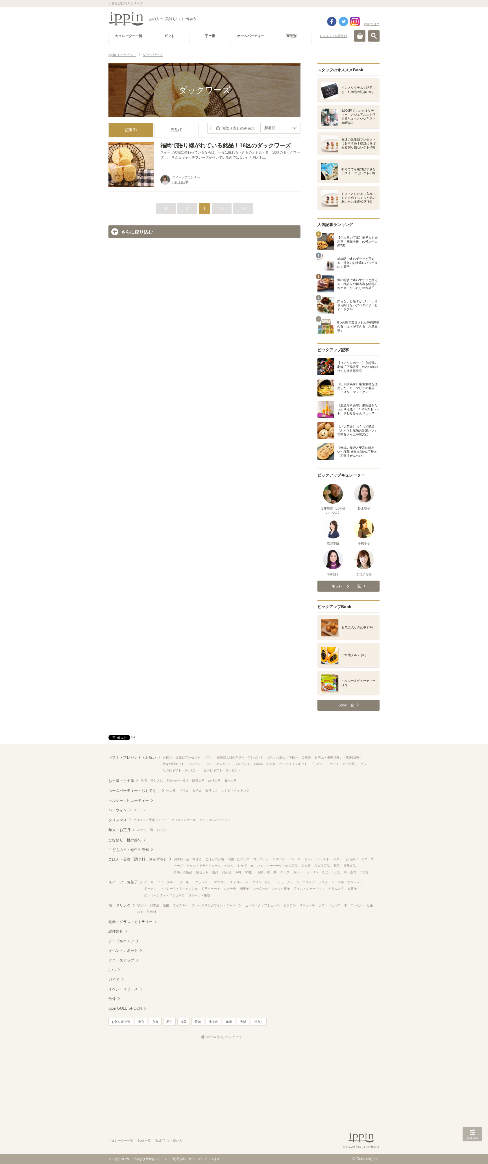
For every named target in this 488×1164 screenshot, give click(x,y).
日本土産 (230, 780)
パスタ (229, 865)
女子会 (197, 790)
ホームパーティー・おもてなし (134, 790)
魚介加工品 (322, 865)
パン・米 (294, 859)
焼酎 (166, 905)
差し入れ (157, 780)
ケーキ (149, 882)
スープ (284, 872)
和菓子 (244, 888)
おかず (242, 865)
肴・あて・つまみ (356, 872)
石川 (169, 1021)
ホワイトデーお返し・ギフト (350, 764)
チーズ (178, 865)
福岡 (183, 1021)
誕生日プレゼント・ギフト (194, 757)
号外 (112, 999)
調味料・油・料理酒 (188, 859)
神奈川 (258, 1021)
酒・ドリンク (119, 905)
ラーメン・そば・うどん (323, 872)
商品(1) (176, 130)
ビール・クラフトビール (262, 905)
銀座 (229, 1021)
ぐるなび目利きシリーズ (150, 1159)
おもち (161, 829)
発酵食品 (349, 865)
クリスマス (117, 820)
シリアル (278, 859)
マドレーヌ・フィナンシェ (179, 888)
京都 (155, 1021)
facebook (332, 21)
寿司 (238, 872)
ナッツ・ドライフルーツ (204, 865)
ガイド (113, 979)
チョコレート (239, 882)
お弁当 (226, 872)
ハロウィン (117, 810)
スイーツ (139, 810)
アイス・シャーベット (309, 888)
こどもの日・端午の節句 (128, 850)
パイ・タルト (166, 882)
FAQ (213, 1159)
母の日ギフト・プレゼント (181, 770)
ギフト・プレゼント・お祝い (132, 757)
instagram (355, 21)
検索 (374, 36)
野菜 (337, 865)
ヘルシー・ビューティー (128, 800)
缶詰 (215, 872)
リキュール (307, 905)
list (133, 737)
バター (337, 859)
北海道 (213, 1021)
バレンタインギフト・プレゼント (302, 764)
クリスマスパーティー (215, 820)
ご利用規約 (178, 1159)
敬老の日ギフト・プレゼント (183, 764)
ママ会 (184, 790)
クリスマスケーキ (183, 820)
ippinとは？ (372, 24)
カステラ (230, 888)
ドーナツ (150, 888)
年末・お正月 (119, 830)
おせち (141, 829)
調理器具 (115, 931)
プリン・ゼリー (263, 882)
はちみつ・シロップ (360, 859)
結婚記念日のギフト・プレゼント (240, 757)
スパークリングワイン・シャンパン (217, 905)
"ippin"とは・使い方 (168, 1140)
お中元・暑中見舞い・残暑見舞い (338, 757)
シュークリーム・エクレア (296, 882)
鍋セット (202, 872)
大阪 (243, 1021)
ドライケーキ (210, 888)
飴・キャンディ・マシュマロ (164, 895)
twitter (343, 21)
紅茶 (370, 905)
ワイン (141, 905)
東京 (141, 1021)
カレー (297, 872)
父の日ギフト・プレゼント (222, 770)
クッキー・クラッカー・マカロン (203, 882)
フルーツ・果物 (199, 895)
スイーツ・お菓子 (123, 882)
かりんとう (336, 888)
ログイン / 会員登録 (333, 36)
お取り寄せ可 (121, 1021)
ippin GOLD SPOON (125, 1008)
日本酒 (154, 905)
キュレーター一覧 (120, 1140)
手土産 (171, 790)
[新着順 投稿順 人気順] (280, 128)
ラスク (323, 882)
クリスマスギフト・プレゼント (228, 764)
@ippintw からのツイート (222, 1037)
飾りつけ (211, 790)
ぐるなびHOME (119, 1159)
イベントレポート (123, 951)
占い (112, 970)
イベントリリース (123, 989)
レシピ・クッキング (235, 790)
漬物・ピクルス (238, 859)
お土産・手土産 (121, 781)
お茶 (140, 911)
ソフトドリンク (329, 905)
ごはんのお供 (214, 859)
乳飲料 (151, 911)
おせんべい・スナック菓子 (271, 888)
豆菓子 (352, 888)
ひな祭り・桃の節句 (124, 840)
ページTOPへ (472, 1151)
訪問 (144, 780)
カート (359, 36)
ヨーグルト (261, 859)
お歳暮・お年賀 (265, 764)
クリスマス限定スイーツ (150, 820)
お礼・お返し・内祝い (282, 757)
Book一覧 (144, 1140)
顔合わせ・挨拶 (177, 780)
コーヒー (357, 905)
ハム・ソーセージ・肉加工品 (277, 865)
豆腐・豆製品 (183, 872)
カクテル (289, 905)
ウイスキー (180, 905)
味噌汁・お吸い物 (257, 872)
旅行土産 (214, 780)
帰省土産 (198, 780)
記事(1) (131, 130)
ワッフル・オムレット (347, 882)
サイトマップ (197, 1159)
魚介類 (306, 865)
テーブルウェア (121, 941)
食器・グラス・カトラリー (130, 922)
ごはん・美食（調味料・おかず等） (137, 859)
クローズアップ (121, 960)
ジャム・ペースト (316, 859)
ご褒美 (306, 757)
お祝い (167, 757)
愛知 (198, 1021)
